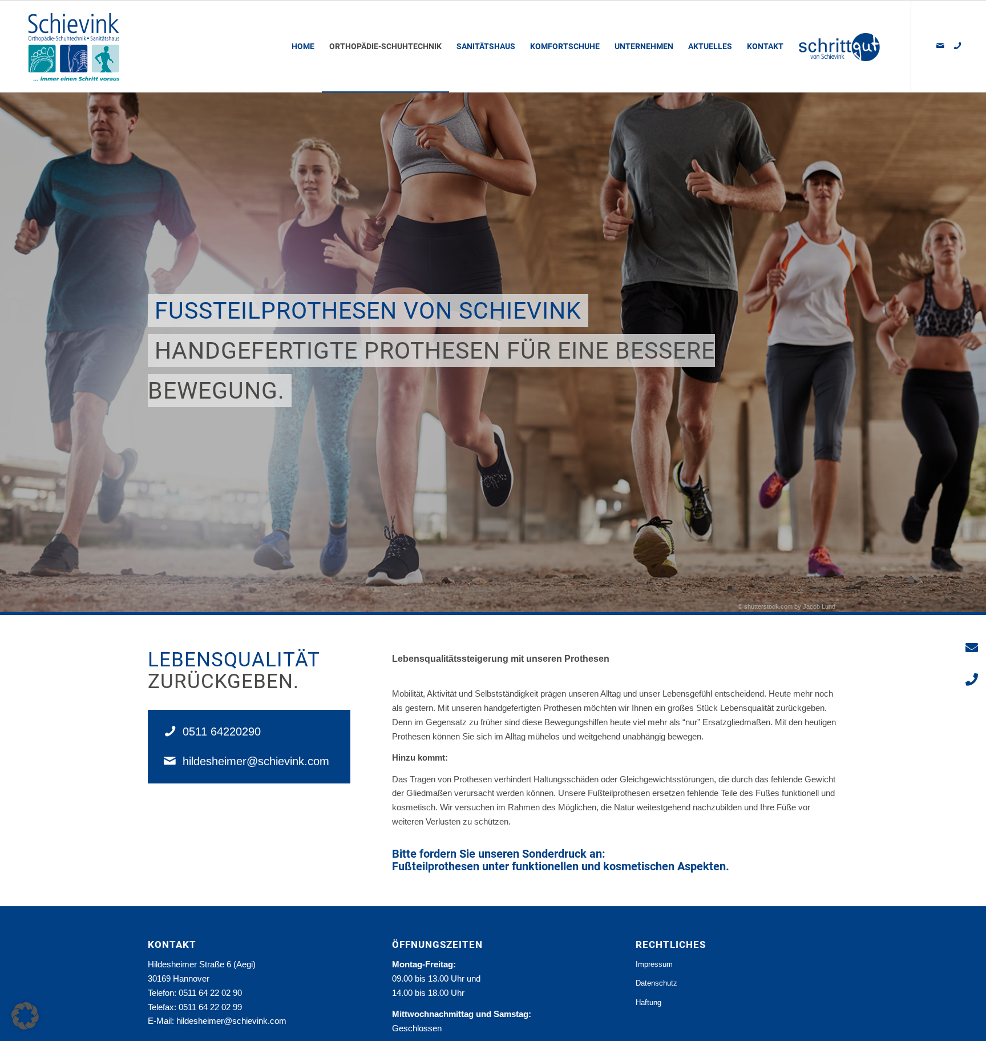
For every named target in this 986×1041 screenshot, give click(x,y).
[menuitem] (303, 46)
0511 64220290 (222, 731)
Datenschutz (656, 983)
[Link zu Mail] (940, 45)
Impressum (654, 964)
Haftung (648, 1002)
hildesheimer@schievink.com (256, 761)
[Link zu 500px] (957, 45)
